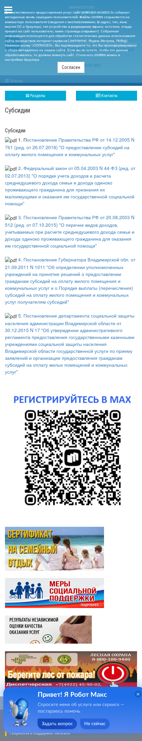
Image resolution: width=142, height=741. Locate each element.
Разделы (37, 95)
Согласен (71, 67)
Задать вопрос (57, 724)
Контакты (109, 95)
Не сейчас (95, 724)
